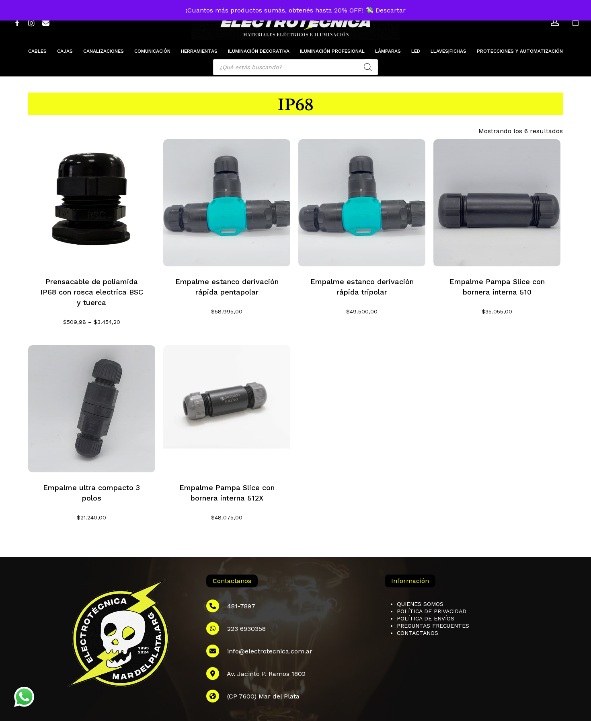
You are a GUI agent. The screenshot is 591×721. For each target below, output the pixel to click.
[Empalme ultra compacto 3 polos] (91, 408)
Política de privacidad (431, 611)
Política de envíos (425, 618)
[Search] (368, 67)
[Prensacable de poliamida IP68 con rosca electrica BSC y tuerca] (91, 202)
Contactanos (417, 633)
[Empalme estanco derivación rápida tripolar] (361, 202)
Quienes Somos (420, 604)
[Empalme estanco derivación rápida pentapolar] (226, 202)
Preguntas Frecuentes (433, 625)
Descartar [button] (391, 10)
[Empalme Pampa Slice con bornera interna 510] (496, 202)
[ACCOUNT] (555, 22)
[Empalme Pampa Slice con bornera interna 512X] (226, 408)
